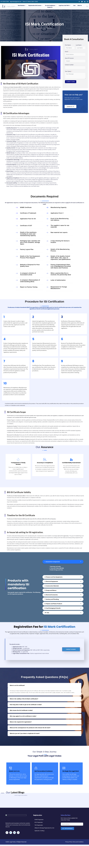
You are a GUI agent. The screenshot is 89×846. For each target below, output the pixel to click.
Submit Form (70, 81)
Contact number (69, 64)
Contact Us (49, 7)
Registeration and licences (34, 5)
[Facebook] (79, 2)
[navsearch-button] (87, 6)
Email (66, 51)
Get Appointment (67, 828)
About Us (80, 5)
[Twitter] (82, 2)
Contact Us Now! (71, 649)
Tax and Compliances (50, 5)
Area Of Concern (69, 58)
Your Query (68, 71)
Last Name (78, 45)
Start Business (21, 5)
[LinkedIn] (85, 2)
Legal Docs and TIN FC (64, 5)
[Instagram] (87, 2)
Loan (74, 5)
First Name (68, 45)
